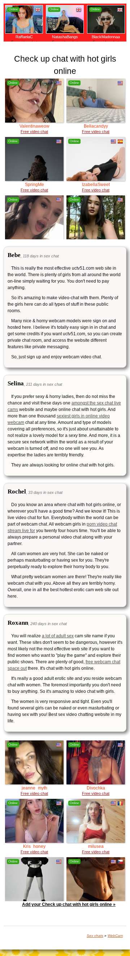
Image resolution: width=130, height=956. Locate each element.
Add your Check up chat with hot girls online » (69, 904)
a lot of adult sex (58, 635)
